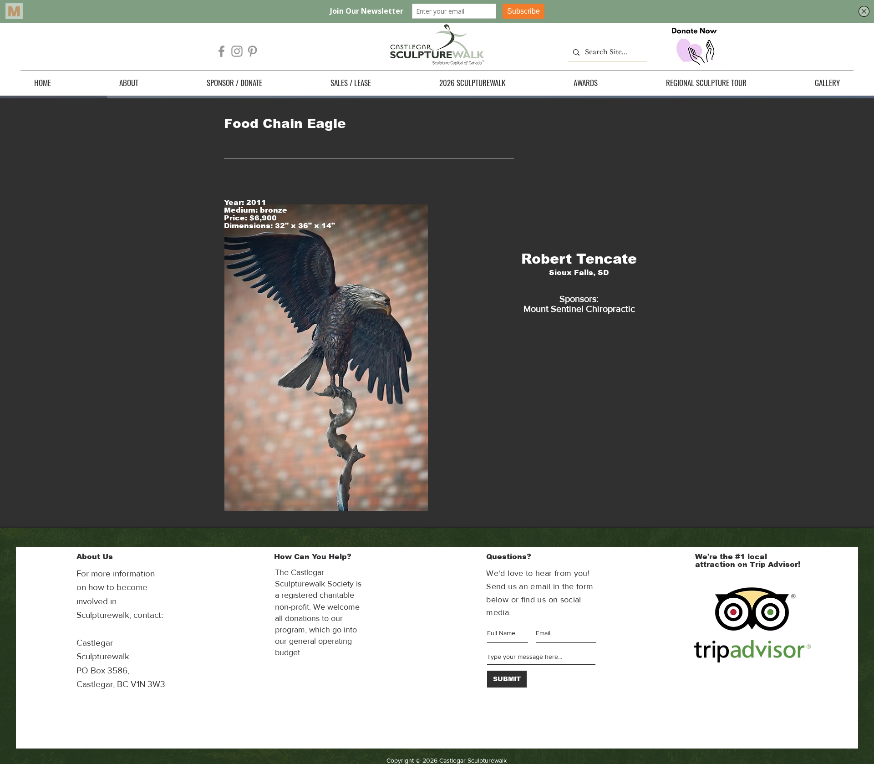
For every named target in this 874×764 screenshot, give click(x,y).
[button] (129, 83)
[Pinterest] (252, 51)
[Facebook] (221, 51)
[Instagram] (236, 51)
